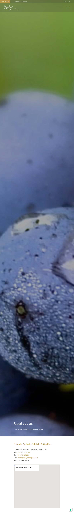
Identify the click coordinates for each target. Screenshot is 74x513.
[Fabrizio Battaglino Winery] (11, 11)
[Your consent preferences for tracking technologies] (70, 509)
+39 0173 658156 (22, 1)
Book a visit (5, 1)
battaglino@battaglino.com (28, 458)
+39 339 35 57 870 (24, 452)
